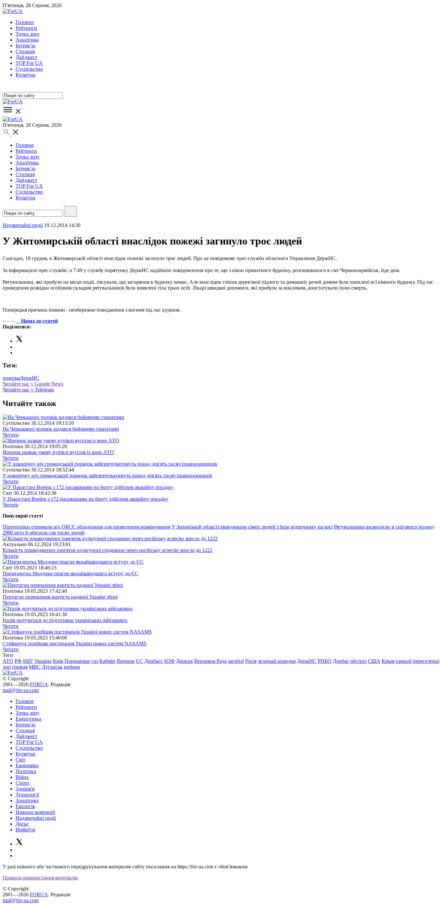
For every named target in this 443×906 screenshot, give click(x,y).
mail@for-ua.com (21, 690)
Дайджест (26, 57)
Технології (27, 794)
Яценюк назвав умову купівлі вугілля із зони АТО (58, 452)
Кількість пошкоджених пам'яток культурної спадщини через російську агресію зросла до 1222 (107, 550)
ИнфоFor (25, 829)
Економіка (27, 765)
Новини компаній (35, 812)
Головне (25, 22)
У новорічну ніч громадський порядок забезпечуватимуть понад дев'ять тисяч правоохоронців (107, 475)
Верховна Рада (210, 661)
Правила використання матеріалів (40, 877)
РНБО (324, 661)
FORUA (39, 684)
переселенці (426, 661)
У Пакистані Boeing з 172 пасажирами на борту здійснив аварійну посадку (85, 499)
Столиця (25, 51)
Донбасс (153, 661)
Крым (388, 661)
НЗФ (169, 661)
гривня (20, 667)
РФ (18, 661)
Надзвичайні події (23, 225)
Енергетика (28, 718)
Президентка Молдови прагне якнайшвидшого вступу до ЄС (70, 573)
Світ (20, 759)
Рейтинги (26, 28)
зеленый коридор (277, 661)
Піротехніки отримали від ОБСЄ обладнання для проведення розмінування (86, 527)
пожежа (11, 378)
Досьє (22, 824)
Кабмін (107, 661)
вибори (72, 667)
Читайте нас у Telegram (28, 389)
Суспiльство (29, 69)
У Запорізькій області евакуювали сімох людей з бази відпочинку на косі (252, 527)
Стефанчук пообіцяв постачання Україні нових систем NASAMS (75, 643)
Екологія (25, 806)
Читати (10, 434)
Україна (43, 661)
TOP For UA (29, 63)
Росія (251, 661)
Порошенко (77, 661)
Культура (25, 74)
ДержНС (29, 378)
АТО (8, 661)
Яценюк (125, 661)
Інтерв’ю (25, 45)
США (374, 661)
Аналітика (27, 39)
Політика (26, 771)
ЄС (139, 661)
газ (94, 661)
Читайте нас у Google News (33, 384)
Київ (58, 661)
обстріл (358, 661)
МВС (35, 667)
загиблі (236, 661)
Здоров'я (25, 789)
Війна (22, 777)
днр (7, 667)
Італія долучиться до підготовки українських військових (65, 620)
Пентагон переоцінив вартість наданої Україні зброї (60, 597)
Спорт (23, 783)
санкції (404, 661)
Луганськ (52, 667)
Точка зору (28, 34)
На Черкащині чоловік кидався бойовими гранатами (61, 429)
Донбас (341, 661)
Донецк (184, 661)
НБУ (28, 661)
